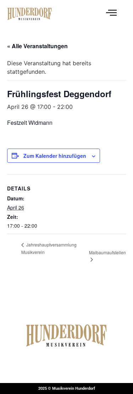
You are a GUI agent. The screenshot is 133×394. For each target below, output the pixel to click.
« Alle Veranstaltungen (37, 46)
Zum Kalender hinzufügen (54, 155)
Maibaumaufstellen (107, 252)
